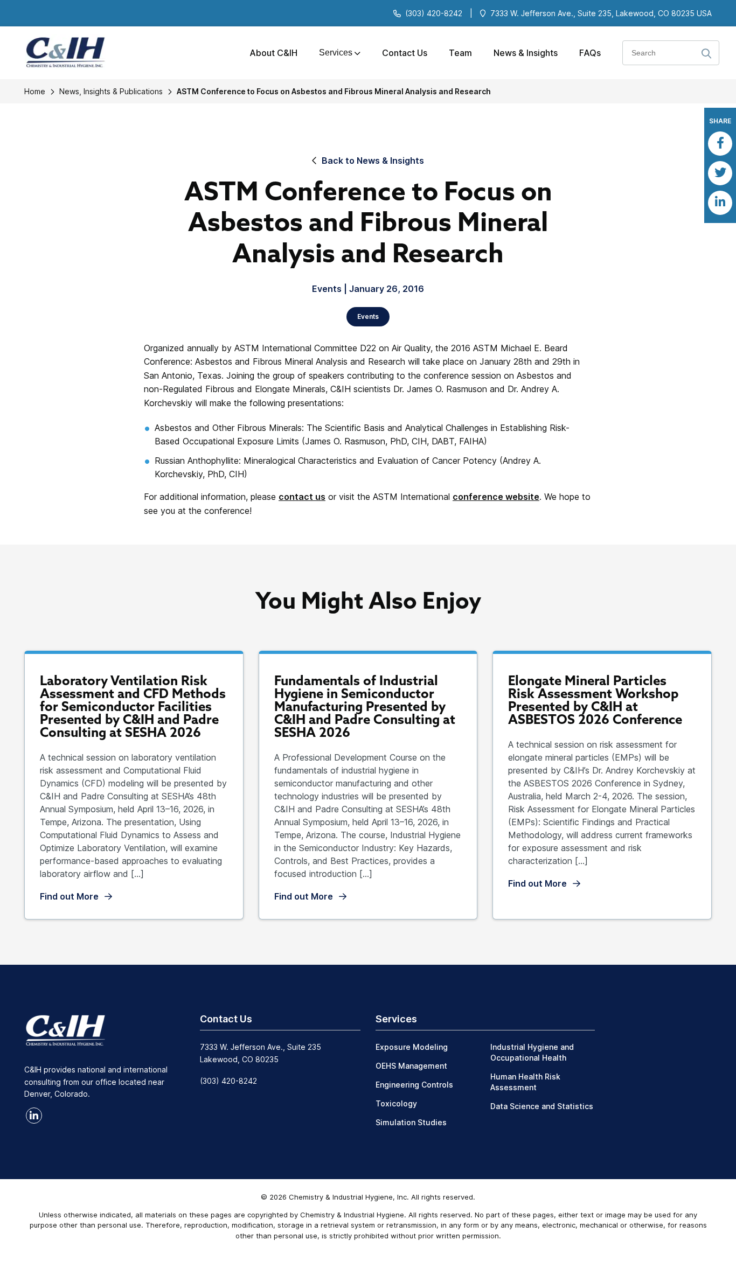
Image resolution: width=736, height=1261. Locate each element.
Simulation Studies (411, 1122)
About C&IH (273, 52)
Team (460, 52)
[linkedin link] (34, 1115)
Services (335, 52)
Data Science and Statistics (541, 1106)
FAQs (590, 52)
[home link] (65, 1029)
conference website (496, 496)
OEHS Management (411, 1065)
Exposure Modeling (412, 1046)
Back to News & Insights (373, 160)
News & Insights (526, 52)
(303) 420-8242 (433, 13)
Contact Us (404, 52)
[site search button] (706, 54)
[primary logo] (61, 53)
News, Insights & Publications (111, 91)
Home (34, 91)
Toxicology (396, 1103)
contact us (302, 496)
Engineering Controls (414, 1084)
